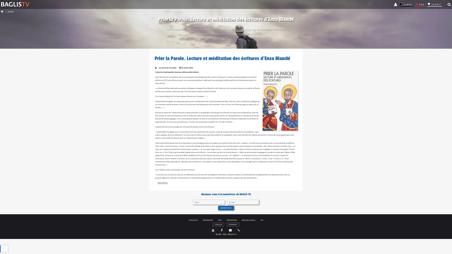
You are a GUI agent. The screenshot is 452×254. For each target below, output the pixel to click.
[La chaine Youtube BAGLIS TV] (213, 230)
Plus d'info (226, 41)
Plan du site (193, 220)
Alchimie (437, 11)
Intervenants (208, 220)
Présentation (232, 220)
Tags (220, 220)
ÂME (422, 4)
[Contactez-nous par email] (230, 230)
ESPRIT (436, 4)
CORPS (408, 4)
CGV (261, 220)
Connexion (396, 4)
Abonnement (233, 224)
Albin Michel (163, 183)
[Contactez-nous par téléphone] (239, 230)
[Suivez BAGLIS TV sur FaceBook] (222, 230)
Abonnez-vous (226, 208)
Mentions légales (248, 220)
